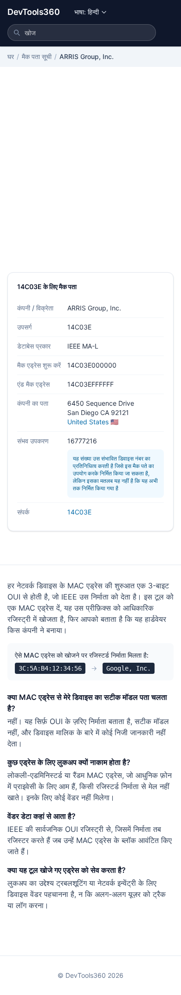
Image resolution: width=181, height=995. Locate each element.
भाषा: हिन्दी (86, 12)
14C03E (79, 512)
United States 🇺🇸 (92, 422)
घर (10, 56)
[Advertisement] (90, 177)
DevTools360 (33, 12)
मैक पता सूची (37, 56)
